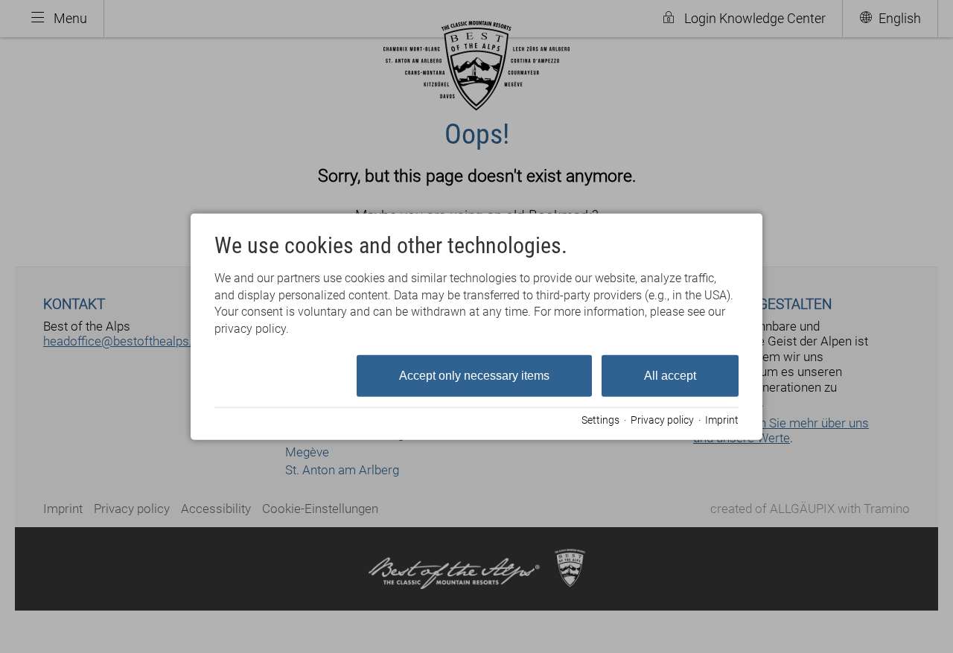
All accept (670, 375)
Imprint (722, 419)
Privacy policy (662, 419)
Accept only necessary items (474, 375)
